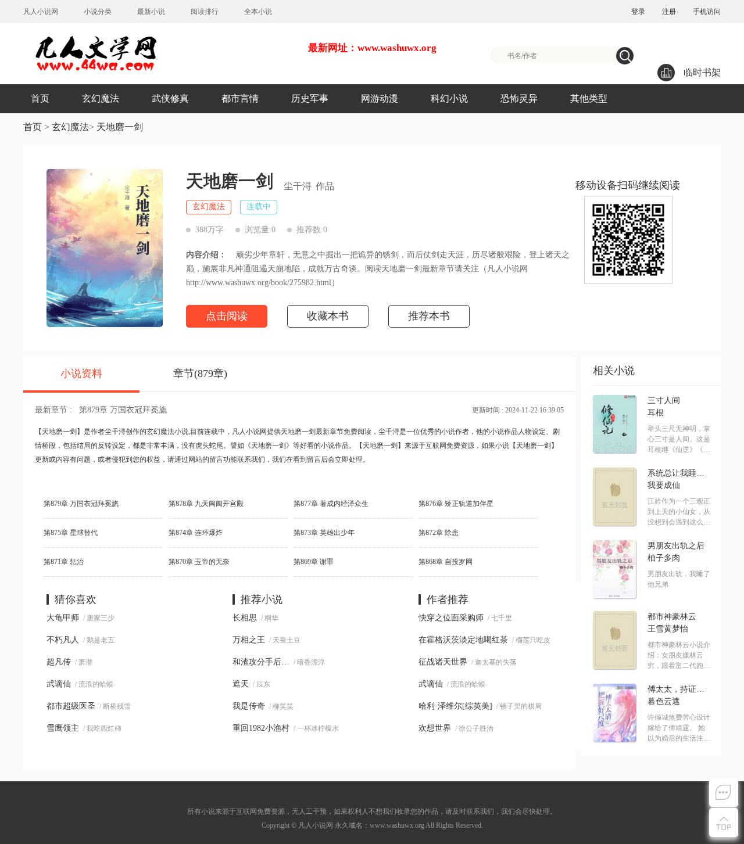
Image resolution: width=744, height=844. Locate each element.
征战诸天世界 (443, 662)
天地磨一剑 (119, 127)
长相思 (245, 617)
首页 (40, 98)
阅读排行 (205, 12)
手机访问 (707, 12)
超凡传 (58, 662)
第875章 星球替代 (71, 533)
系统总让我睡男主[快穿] (679, 473)
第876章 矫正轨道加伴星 (456, 504)
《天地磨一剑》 (268, 445)
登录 (638, 12)
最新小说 (151, 12)
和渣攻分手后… (261, 662)
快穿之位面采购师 (451, 617)
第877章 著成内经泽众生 (331, 504)
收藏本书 (328, 316)
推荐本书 (429, 316)
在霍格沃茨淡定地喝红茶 (463, 639)
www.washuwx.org (397, 825)
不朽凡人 (62, 639)
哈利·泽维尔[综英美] (455, 706)
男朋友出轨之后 (676, 546)
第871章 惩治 (64, 562)
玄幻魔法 (100, 98)
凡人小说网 (40, 12)
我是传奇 (249, 706)
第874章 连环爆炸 (196, 533)
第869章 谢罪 (314, 562)
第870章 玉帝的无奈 (199, 562)
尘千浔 (298, 186)
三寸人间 (664, 401)
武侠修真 (170, 98)
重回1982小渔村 (261, 728)
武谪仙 (58, 684)
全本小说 (258, 12)
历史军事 (309, 98)
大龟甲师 (62, 617)
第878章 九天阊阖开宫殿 (206, 504)
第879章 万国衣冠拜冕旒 (123, 409)
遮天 (241, 684)
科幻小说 (449, 98)
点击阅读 (227, 316)
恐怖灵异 (519, 98)
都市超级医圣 (70, 706)
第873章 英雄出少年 (324, 533)
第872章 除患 (439, 533)
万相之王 (249, 639)
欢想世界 (435, 728)
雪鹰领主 (62, 728)
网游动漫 (379, 98)
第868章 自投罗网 (446, 562)
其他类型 (588, 98)
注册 (669, 12)
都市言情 (240, 98)
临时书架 (702, 72)
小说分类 (98, 12)
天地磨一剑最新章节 (312, 432)
